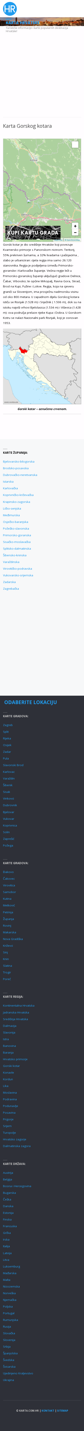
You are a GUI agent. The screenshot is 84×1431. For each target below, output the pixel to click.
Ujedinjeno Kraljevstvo (18, 1373)
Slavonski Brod (13, 765)
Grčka (7, 1233)
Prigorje (8, 1119)
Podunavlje (10, 1106)
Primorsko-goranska (17, 535)
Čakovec (9, 879)
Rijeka (7, 738)
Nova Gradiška (13, 939)
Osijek (7, 745)
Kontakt (48, 1410)
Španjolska (10, 1353)
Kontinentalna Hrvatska (18, 1005)
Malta (6, 1280)
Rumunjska (10, 1320)
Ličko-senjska (12, 508)
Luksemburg (11, 1266)
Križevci (8, 946)
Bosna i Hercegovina (17, 1186)
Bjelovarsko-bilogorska (18, 461)
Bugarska (9, 1193)
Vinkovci (8, 798)
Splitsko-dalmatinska (17, 548)
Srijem (7, 1126)
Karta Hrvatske (22, 22)
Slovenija (9, 1340)
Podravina (10, 1099)
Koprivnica (10, 825)
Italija (6, 1246)
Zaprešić (8, 839)
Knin (6, 959)
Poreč (7, 979)
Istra (6, 1039)
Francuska (10, 1226)
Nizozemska (11, 1286)
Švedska (8, 1360)
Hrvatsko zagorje (14, 1139)
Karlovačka (10, 488)
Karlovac (9, 772)
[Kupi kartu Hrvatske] (33, 232)
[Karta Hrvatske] (10, 9)
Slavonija (9, 1032)
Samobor (9, 892)
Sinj (5, 952)
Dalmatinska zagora (17, 1146)
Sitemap (62, 1410)
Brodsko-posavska (16, 468)
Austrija (8, 1173)
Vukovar (8, 819)
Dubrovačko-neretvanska (20, 475)
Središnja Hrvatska (15, 1019)
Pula (6, 758)
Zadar (7, 752)
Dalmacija (9, 1026)
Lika (5, 1086)
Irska (6, 1239)
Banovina (9, 1046)
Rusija (7, 1326)
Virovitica (9, 885)
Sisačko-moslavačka (17, 542)
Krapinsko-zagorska (16, 502)
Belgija (7, 1179)
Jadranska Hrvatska (16, 1012)
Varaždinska (11, 562)
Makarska (9, 932)
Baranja (8, 1052)
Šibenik (7, 785)
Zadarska (9, 582)
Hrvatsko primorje (15, 1059)
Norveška (9, 1293)
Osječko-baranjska (15, 522)
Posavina (9, 1113)
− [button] (75, 232)
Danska (8, 1206)
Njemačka (9, 1300)
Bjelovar (8, 812)
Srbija (7, 1346)
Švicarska (9, 1367)
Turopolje (9, 1133)
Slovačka (9, 1333)
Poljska (8, 1306)
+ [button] (75, 226)
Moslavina (10, 1092)
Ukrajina (8, 1380)
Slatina (7, 966)
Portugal (8, 1313)
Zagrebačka (11, 589)
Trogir (7, 972)
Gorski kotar (11, 1066)
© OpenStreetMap (72, 240)
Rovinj (7, 926)
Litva (6, 1260)
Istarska (8, 481)
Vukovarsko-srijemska (18, 575)
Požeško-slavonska (16, 528)
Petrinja (8, 912)
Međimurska (11, 515)
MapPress (58, 240)
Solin (6, 832)
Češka (7, 1199)
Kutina (7, 899)
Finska (7, 1219)
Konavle (8, 1072)
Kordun (8, 1079)
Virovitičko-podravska (17, 569)
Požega (8, 845)
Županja (8, 919)
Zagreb (8, 725)
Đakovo (8, 872)
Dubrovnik (10, 805)
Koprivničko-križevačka (18, 495)
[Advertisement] (42, 74)
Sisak (6, 792)
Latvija (7, 1253)
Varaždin (9, 778)
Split (6, 732)
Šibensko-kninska (14, 555)
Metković (9, 905)
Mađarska (9, 1273)
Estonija (8, 1213)
